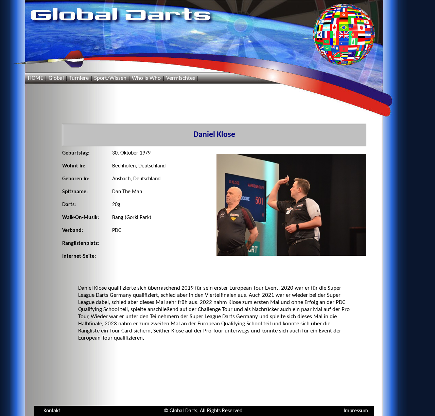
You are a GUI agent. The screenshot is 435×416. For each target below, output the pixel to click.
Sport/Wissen (110, 78)
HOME (35, 78)
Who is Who (146, 78)
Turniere (79, 78)
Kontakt (52, 411)
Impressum (356, 411)
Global (56, 78)
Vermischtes (180, 78)
